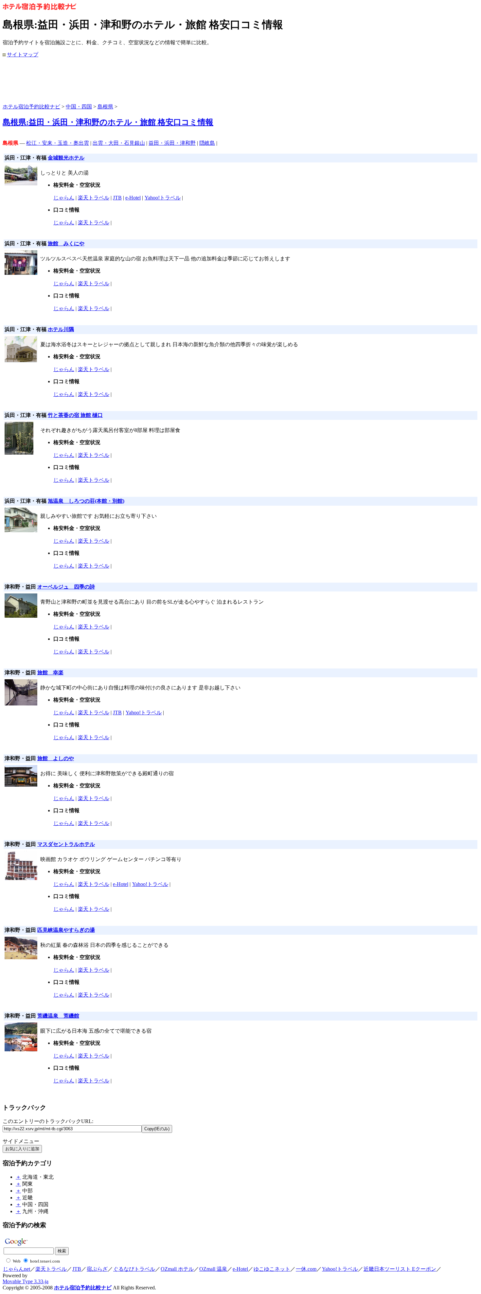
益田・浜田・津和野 (172, 143)
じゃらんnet (16, 1269)
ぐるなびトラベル (134, 1269)
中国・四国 (79, 106)
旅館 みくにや (66, 243)
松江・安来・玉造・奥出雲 (57, 143)
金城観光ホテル (66, 157)
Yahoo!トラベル (163, 197)
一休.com (306, 1269)
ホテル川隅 (61, 329)
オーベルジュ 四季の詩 (66, 587)
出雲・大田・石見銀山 (119, 143)
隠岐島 (207, 143)
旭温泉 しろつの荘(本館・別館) (86, 501)
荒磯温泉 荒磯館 (58, 1016)
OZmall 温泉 (213, 1269)
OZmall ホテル (177, 1269)
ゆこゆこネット (272, 1269)
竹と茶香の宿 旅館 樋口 (75, 415)
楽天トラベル (93, 197)
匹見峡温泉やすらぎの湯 (66, 930)
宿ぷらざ (97, 1269)
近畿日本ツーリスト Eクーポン (400, 1269)
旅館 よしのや (55, 758)
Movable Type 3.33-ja (25, 1281)
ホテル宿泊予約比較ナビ (31, 106)
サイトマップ (22, 54)
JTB (117, 197)
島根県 (105, 106)
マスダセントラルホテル (66, 844)
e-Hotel (133, 197)
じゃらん (63, 197)
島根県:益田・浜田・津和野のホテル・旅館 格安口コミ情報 (108, 122)
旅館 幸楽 (50, 672)
